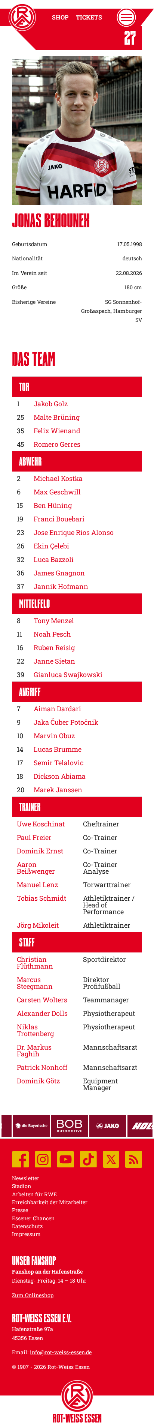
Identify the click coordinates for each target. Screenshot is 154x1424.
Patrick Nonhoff (42, 1067)
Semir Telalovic (58, 762)
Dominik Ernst (40, 850)
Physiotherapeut (109, 1013)
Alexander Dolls (42, 1013)
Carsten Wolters (42, 999)
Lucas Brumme (57, 749)
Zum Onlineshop (32, 1295)
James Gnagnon (59, 572)
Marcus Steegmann (35, 983)
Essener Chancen (33, 1218)
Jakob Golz (51, 403)
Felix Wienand (57, 430)
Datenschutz (27, 1226)
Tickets (89, 17)
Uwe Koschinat (41, 823)
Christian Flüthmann (35, 962)
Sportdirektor (104, 959)
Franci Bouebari (59, 518)
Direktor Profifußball (101, 983)
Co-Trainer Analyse (100, 868)
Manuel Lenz (37, 884)
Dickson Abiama (60, 776)
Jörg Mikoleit (38, 925)
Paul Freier (34, 837)
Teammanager (106, 999)
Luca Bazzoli (54, 559)
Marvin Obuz (54, 735)
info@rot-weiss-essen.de (61, 1352)
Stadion (21, 1186)
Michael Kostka (58, 478)
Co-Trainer (100, 837)
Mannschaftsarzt (110, 1046)
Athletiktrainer (106, 925)
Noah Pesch (52, 633)
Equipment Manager (100, 1084)
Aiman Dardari (57, 708)
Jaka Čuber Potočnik (66, 722)
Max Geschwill (57, 491)
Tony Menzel (54, 620)
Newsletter (25, 1178)
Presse (20, 1210)
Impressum (26, 1234)
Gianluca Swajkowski (68, 674)
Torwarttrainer (107, 884)
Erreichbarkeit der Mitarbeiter (49, 1202)
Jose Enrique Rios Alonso (74, 532)
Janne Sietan (54, 660)
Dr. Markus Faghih (34, 1050)
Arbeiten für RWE (34, 1194)
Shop (60, 17)
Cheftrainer (101, 823)
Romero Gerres (57, 444)
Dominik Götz (38, 1080)
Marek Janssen (58, 789)
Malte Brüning (57, 417)
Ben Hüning (53, 505)
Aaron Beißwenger (36, 868)
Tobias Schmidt (41, 898)
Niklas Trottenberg (35, 1030)
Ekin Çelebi (51, 545)
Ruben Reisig (54, 647)
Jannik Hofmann (61, 586)
